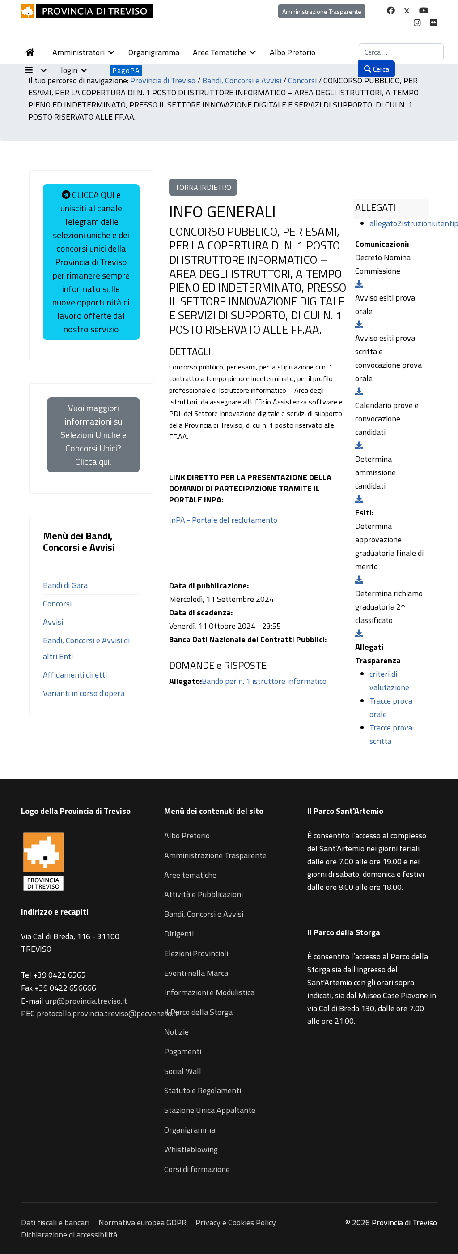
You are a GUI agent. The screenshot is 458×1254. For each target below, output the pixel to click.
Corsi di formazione (197, 1169)
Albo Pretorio (292, 52)
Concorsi (57, 603)
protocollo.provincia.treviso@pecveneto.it (107, 1013)
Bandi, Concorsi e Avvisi (203, 914)
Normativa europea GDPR (142, 1222)
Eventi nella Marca (196, 973)
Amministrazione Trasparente (321, 11)
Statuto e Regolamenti (202, 1090)
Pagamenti (182, 1051)
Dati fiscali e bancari (55, 1222)
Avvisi (53, 622)
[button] (41, 70)
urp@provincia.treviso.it (86, 1001)
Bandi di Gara (65, 585)
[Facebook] (391, 10)
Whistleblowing (191, 1149)
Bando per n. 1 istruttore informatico (264, 681)
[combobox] (401, 51)
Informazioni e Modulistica (209, 992)
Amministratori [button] (78, 52)
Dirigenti (179, 934)
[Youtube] (423, 10)
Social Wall (182, 1071)
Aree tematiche (190, 875)
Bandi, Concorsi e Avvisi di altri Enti (86, 648)
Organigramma (153, 52)
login (69, 70)
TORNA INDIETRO (203, 187)
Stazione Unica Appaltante (209, 1110)
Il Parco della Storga (198, 1012)
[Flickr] (433, 23)
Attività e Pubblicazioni (203, 894)
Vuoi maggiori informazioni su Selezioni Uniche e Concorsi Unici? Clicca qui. (93, 434)
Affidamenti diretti (75, 675)
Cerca (380, 69)
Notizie (176, 1032)
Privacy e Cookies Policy (235, 1222)
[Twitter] (407, 10)
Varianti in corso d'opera (83, 693)
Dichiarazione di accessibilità (69, 1234)
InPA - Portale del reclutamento (223, 520)
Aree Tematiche (219, 52)
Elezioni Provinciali (196, 953)
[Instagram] (417, 23)
